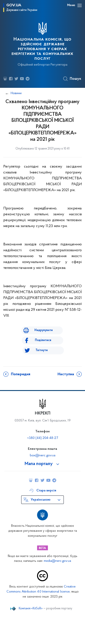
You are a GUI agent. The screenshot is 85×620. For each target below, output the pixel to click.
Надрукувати (43, 330)
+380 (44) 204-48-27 (42, 438)
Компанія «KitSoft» (31, 608)
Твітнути (42, 350)
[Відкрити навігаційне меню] (79, 5)
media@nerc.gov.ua (57, 561)
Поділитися (43, 340)
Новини (16, 93)
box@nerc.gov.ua (42, 455)
